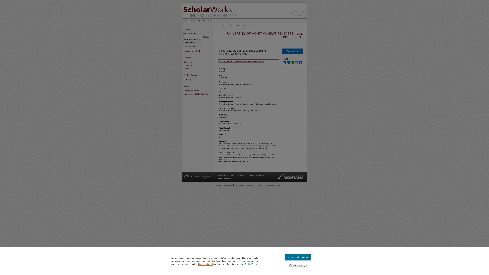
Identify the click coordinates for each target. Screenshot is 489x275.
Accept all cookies (298, 257)
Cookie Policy (250, 264)
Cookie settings (205, 264)
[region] (244, 261)
